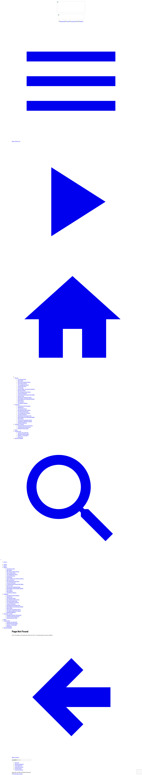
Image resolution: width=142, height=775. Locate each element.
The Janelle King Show (23, 385)
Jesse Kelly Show (22, 386)
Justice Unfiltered (22, 393)
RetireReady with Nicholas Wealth (26, 399)
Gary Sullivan (21, 401)
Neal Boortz (21, 407)
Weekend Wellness (22, 423)
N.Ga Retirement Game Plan (24, 415)
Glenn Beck (20, 380)
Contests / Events (19, 424)
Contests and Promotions (24, 427)
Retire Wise (21, 400)
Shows (16, 378)
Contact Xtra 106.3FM (23, 432)
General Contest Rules (23, 428)
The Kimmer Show (22, 383)
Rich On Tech (21, 396)
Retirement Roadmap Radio (25, 397)
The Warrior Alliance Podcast (25, 421)
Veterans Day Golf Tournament (25, 425)
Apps (16, 430)
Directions (20, 437)
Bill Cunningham (22, 390)
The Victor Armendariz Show (25, 420)
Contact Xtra (18, 431)
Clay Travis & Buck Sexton (24, 382)
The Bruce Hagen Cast (23, 411)
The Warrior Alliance (23, 403)
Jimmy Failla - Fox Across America (26, 389)
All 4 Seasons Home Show (24, 392)
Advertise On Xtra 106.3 (23, 434)
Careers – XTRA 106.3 (23, 435)
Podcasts (17, 404)
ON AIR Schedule (19, 438)
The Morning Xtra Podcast (24, 406)
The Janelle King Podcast (24, 413)
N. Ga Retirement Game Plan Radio (26, 394)
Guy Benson (21, 387)
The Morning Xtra (22, 379)
